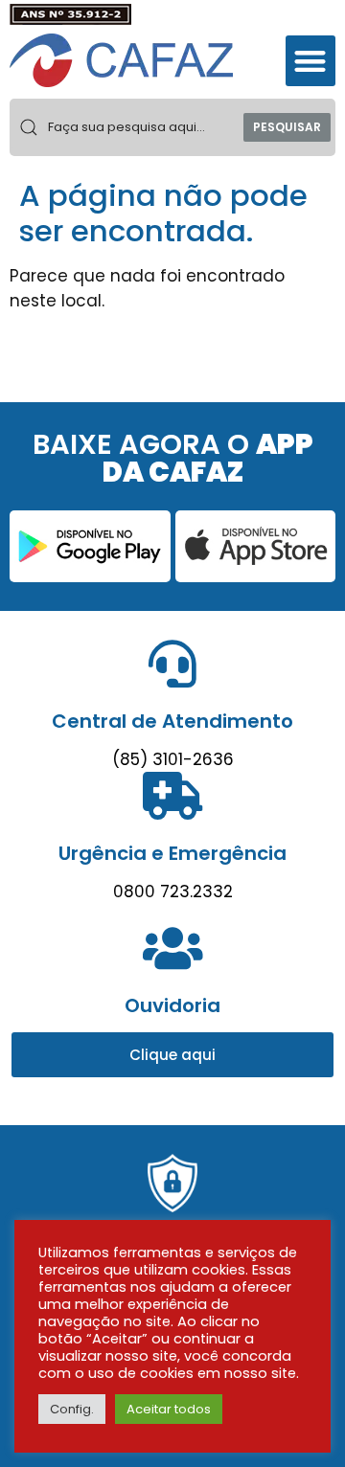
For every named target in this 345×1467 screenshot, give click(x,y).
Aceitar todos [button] (168, 1409)
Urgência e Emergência (172, 853)
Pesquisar (287, 127)
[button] (311, 60)
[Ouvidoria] (172, 948)
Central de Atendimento (172, 721)
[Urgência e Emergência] (172, 796)
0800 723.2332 (173, 891)
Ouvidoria (172, 1005)
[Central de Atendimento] (172, 664)
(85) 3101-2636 (173, 759)
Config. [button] (72, 1409)
